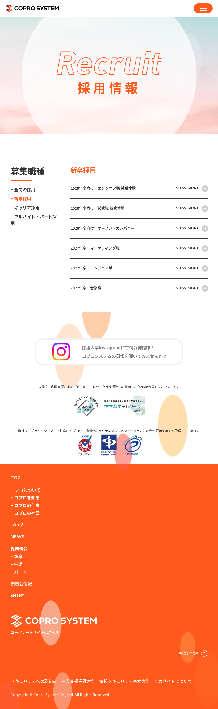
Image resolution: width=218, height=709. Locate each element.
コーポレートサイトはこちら (35, 632)
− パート (19, 572)
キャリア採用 (27, 207)
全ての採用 (24, 189)
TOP (15, 477)
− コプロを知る (25, 497)
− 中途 (17, 564)
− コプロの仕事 (25, 505)
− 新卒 (17, 556)
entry (17, 595)
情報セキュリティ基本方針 (124, 681)
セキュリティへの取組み (34, 681)
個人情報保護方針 (78, 681)
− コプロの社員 (25, 513)
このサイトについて (173, 681)
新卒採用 (22, 198)
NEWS (17, 536)
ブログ (17, 524)
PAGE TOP (188, 653)
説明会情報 (21, 583)
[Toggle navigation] (203, 8)
